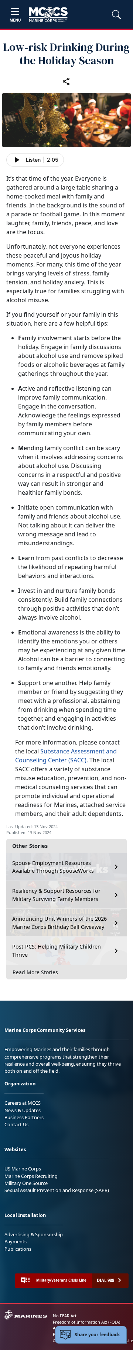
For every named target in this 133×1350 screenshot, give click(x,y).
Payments (15, 1241)
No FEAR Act (64, 1315)
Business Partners (24, 1117)
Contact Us (16, 1124)
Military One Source (26, 1183)
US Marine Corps (22, 1168)
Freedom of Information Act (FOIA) (86, 1322)
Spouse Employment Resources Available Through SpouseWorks (53, 867)
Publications (17, 1249)
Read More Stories (35, 972)
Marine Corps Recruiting (31, 1176)
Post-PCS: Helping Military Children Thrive (56, 950)
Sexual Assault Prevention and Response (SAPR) (56, 1190)
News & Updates (22, 1110)
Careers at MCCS (22, 1102)
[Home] (48, 14)
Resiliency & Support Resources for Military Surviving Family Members (56, 894)
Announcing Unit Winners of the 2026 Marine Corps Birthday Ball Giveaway (59, 922)
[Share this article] (66, 81)
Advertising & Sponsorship (33, 1234)
